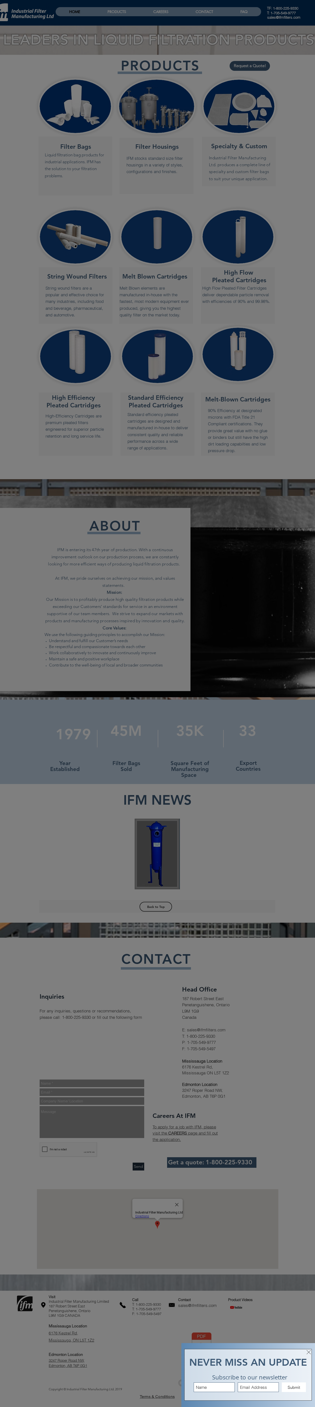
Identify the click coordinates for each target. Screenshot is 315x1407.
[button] (309, 1352)
